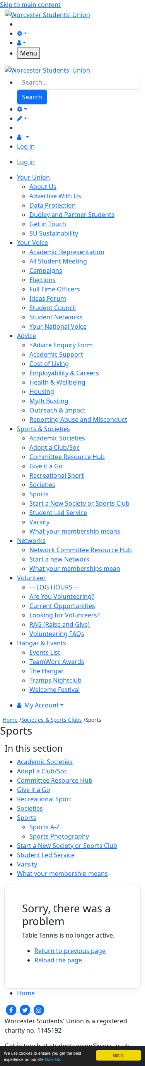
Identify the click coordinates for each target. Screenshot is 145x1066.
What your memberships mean (74, 568)
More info (53, 1059)
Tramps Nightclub (55, 680)
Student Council (52, 307)
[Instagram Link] (38, 1009)
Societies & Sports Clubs (51, 719)
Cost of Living (49, 363)
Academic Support (56, 354)
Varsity (39, 522)
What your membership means (74, 531)
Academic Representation (66, 252)
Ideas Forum (47, 298)
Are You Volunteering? (61, 596)
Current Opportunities (62, 605)
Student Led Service (58, 512)
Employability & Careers (64, 373)
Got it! (118, 1055)
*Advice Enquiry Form (61, 345)
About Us (42, 186)
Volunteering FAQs (56, 633)
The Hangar (46, 671)
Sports (39, 494)
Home (10, 719)
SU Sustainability (53, 233)
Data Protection (52, 205)
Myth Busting (48, 401)
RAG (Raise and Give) (59, 624)
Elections (42, 280)
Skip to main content (30, 4)
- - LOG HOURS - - (54, 587)
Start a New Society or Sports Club (79, 503)
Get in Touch (47, 224)
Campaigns (45, 270)
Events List (44, 652)
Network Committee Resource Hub (80, 550)
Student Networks (56, 317)
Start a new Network (59, 559)
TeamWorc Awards (56, 661)
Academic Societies (57, 438)
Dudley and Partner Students (71, 214)
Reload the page (58, 960)
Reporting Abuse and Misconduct (78, 419)
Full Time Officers (54, 289)
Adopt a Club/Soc (54, 447)
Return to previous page (70, 950)
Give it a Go (46, 466)
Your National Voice (58, 326)
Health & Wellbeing (57, 382)
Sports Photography (59, 836)
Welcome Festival (54, 689)
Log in (26, 146)
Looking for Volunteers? (64, 615)
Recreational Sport (56, 475)
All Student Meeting (58, 261)
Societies (42, 484)
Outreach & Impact (57, 410)
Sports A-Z (44, 827)
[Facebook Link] (12, 1009)
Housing (41, 391)
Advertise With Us (55, 196)
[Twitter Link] (25, 1009)
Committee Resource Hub (67, 456)
